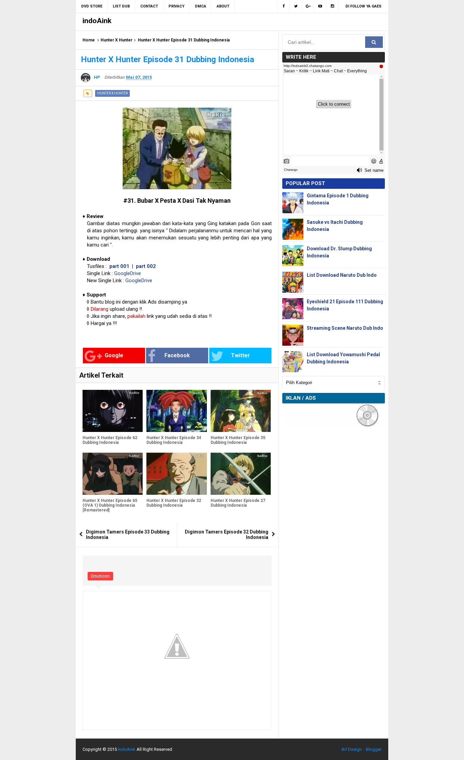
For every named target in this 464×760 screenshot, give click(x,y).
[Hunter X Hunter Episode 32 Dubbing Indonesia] (176, 474)
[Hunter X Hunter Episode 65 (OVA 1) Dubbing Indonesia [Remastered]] (113, 474)
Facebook (177, 355)
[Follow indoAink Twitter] (296, 6)
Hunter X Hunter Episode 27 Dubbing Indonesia (238, 503)
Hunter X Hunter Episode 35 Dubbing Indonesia (238, 440)
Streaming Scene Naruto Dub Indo (345, 328)
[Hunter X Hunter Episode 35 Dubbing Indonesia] (241, 411)
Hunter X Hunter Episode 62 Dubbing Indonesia (110, 440)
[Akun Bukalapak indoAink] (308, 6)
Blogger (373, 749)
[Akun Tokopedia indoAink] (332, 6)
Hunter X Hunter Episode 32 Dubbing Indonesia (173, 503)
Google (114, 355)
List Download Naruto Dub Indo (342, 275)
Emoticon (100, 576)
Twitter (240, 355)
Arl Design (351, 749)
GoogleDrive (127, 273)
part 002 (146, 266)
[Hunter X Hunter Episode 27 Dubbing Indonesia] (241, 474)
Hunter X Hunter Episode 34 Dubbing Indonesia (173, 440)
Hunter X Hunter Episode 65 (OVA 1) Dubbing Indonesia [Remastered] (110, 505)
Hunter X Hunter (116, 40)
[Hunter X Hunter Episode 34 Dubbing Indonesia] (176, 411)
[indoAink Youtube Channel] (320, 6)
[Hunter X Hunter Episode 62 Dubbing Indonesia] (113, 411)
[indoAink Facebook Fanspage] (283, 6)
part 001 (119, 266)
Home (89, 40)
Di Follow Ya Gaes (363, 6)
